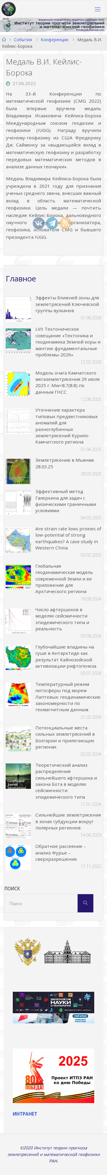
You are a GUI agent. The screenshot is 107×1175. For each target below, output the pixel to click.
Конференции (54, 39)
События (23, 39)
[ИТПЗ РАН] (8, 9)
